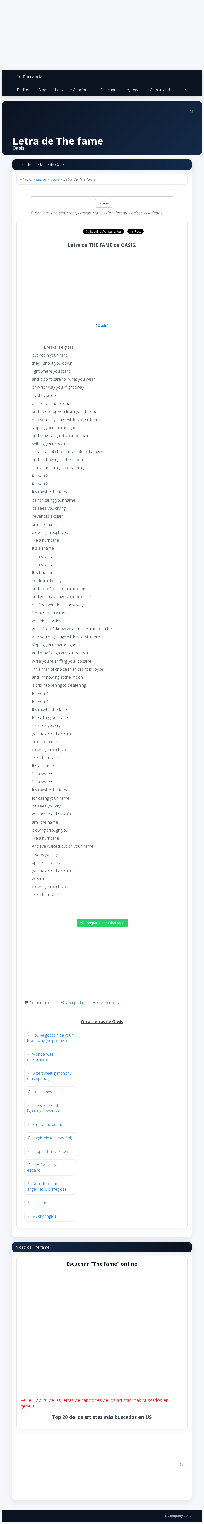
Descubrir (109, 89)
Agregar (134, 89)
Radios (23, 89)
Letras (41, 179)
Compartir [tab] (74, 1002)
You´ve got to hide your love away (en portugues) (50, 1037)
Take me (39, 1202)
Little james (42, 1092)
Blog (42, 89)
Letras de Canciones (73, 89)
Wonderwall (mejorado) (40, 1056)
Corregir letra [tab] (108, 1002)
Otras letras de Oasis (102, 1021)
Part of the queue (47, 1124)
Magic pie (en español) (52, 1138)
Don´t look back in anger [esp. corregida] (46, 1186)
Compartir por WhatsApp (103, 922)
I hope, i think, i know (50, 1151)
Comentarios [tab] (40, 1002)
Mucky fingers (44, 1216)
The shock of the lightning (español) (44, 1108)
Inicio (27, 179)
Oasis (54, 179)
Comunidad (160, 89)
